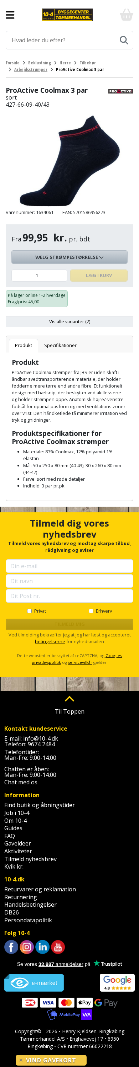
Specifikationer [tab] (60, 345)
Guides (13, 828)
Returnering (20, 897)
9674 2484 (41, 744)
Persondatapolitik (28, 920)
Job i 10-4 (16, 813)
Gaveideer (17, 843)
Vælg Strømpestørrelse (67, 257)
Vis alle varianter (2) (69, 321)
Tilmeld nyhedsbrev (30, 859)
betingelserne (50, 641)
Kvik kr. (14, 866)
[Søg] (124, 40)
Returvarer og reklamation (40, 889)
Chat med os (20, 782)
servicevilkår (80, 662)
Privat (40, 611)
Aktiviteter (18, 851)
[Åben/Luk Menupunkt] (10, 14)
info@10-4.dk (40, 738)
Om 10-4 (15, 821)
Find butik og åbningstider (39, 805)
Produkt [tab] (23, 345)
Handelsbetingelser (30, 904)
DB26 (11, 912)
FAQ (9, 836)
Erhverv (104, 611)
